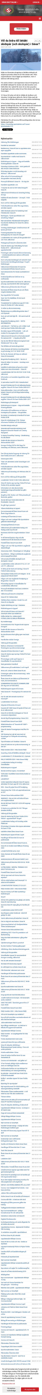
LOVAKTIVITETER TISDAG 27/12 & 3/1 (13, 885)
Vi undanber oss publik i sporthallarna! (14, 1232)
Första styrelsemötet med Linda (11, 1039)
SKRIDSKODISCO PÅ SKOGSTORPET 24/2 (14, 859)
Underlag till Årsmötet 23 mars (11, 516)
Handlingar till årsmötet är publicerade (14, 1324)
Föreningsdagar (6, 1327)
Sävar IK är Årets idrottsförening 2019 (13, 1271)
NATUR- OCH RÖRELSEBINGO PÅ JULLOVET (15, 1185)
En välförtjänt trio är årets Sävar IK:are (13, 967)
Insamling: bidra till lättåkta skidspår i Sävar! (15, 753)
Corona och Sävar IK (7, 1340)
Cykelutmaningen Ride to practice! (12, 943)
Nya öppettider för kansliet (10, 295)
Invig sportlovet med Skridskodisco (13, 995)
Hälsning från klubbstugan (10, 142)
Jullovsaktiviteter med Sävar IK (11, 1022)
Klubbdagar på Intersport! (9, 402)
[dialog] (21, 1379)
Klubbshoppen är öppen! (9, 608)
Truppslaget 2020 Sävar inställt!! (11, 1346)
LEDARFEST (5, 779)
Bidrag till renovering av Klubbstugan (13, 1320)
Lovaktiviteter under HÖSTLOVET (12, 910)
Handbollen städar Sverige (10, 639)
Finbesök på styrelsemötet (10, 1257)
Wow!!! (3, 897)
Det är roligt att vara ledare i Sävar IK (13, 921)
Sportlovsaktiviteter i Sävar (10, 1350)
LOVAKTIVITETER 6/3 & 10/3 (10, 851)
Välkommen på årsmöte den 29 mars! (13, 287)
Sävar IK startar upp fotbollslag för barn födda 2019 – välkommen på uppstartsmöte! (14, 248)
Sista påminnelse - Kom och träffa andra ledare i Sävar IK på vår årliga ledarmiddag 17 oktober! (15, 392)
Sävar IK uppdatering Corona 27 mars (13, 1317)
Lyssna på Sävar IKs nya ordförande (13, 1042)
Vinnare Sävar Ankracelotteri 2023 (12, 795)
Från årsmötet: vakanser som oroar (12, 970)
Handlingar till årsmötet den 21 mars (13, 1147)
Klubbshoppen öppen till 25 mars (12, 689)
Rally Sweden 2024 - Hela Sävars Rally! (13, 750)
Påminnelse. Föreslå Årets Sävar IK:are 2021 (15, 1167)
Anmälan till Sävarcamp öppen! (11, 964)
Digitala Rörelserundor (8, 1219)
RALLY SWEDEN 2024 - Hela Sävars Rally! (14, 759)
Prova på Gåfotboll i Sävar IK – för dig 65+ (15, 181)
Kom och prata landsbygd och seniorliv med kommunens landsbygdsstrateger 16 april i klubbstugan (16, 262)
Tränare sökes (5, 1097)
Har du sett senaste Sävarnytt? (11, 960)
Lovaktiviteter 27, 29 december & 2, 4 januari (15, 756)
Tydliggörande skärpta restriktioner (13, 1208)
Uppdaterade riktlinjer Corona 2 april (13, 1304)
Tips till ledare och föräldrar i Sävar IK (13, 741)
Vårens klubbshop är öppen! (10, 508)
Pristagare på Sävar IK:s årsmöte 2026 (13, 243)
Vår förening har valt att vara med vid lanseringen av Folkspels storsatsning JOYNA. (13, 736)
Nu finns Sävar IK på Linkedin (10, 1235)
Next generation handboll (9, 664)
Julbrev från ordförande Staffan (11, 1193)
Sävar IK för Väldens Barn (9, 597)
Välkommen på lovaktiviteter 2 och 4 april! (15, 667)
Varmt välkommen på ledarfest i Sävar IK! (14, 918)
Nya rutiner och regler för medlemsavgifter (15, 1268)
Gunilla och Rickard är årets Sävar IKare (14, 1144)
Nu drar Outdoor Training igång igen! (13, 946)
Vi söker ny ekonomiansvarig (10, 308)
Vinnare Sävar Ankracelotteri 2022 (12, 929)
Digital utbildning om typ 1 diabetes (13, 605)
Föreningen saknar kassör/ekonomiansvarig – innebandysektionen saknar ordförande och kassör (16, 255)
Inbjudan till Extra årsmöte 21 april (12, 651)
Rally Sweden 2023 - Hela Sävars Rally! (13, 889)
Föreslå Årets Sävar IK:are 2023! (11, 721)
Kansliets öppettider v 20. (9, 185)
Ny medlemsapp (6, 621)
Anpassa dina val (8, 1384)
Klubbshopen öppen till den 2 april (12, 835)
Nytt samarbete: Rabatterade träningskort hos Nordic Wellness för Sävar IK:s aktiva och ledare (15, 223)
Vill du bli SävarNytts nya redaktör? (12, 1014)
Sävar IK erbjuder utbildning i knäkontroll (14, 1105)
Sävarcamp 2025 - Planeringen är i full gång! (15, 551)
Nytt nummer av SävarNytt (9, 1123)
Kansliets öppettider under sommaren (13, 153)
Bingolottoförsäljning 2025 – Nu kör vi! (14, 359)
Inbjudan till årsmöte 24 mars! (11, 705)
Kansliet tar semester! (8, 145)
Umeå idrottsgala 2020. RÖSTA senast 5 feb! (16, 1361)
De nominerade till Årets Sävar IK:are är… (14, 843)
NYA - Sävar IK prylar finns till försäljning (14, 787)
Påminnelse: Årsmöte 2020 (10, 1343)
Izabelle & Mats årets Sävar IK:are (12, 831)
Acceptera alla (30, 1389)
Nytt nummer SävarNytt (8, 1260)
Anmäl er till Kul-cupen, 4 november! (13, 771)
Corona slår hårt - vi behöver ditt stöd (13, 1199)
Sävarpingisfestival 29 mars (10, 525)
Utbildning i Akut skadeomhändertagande (15, 949)
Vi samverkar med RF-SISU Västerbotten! (14, 382)
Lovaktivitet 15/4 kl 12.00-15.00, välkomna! (15, 480)
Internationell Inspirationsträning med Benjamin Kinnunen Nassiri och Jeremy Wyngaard (14, 430)
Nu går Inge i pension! (8, 505)
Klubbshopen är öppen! (9, 767)
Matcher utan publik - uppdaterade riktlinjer (15, 1288)
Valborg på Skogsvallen (9, 643)
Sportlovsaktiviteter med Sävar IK (12, 986)
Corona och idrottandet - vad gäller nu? (14, 1060)
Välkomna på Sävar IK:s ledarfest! (12, 594)
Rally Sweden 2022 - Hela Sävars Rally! (13, 1011)
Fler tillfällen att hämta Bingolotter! (12, 346)
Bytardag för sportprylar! (9, 1083)
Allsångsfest (5, 1274)
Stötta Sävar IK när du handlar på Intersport (15, 1196)
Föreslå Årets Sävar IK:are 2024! (11, 543)
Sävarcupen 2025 (6, 459)
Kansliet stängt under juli (9, 425)
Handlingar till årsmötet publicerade (13, 973)
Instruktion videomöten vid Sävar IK (12, 1216)
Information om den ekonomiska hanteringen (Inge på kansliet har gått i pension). (13, 490)
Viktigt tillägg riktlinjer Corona (11, 1116)
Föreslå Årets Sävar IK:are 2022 (11, 1008)
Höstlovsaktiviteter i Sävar (9, 1052)
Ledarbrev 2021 (6, 1159)
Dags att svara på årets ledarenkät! (12, 1113)
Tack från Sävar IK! (7, 1150)
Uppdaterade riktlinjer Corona (11, 1031)
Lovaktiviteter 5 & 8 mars (9, 702)
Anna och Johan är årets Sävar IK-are (13, 670)
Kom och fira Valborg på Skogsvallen (13, 203)
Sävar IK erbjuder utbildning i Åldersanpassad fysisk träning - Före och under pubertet (15, 1047)
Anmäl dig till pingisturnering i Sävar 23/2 (14, 718)
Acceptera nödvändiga (11, 1389)
